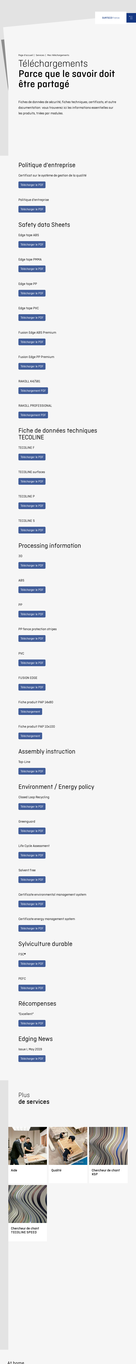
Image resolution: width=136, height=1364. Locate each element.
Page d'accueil (25, 55)
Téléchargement (30, 711)
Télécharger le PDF (32, 185)
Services (40, 55)
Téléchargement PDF (33, 390)
